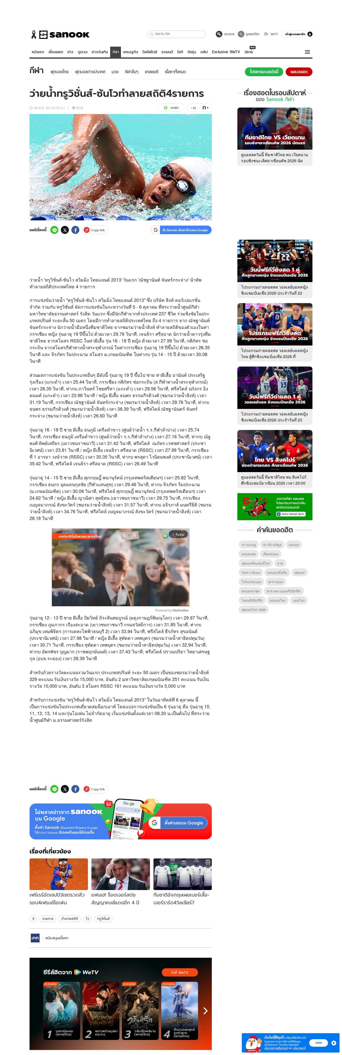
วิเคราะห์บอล (251, 572)
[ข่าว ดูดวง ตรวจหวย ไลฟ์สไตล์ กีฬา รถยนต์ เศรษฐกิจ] (60, 34)
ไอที (180, 52)
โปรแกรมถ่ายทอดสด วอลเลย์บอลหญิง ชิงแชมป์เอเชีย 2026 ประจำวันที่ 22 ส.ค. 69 (274, 293)
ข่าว (70, 52)
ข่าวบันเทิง (100, 52)
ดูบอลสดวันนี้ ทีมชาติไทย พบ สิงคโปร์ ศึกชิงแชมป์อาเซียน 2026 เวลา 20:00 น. (273, 483)
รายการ (47, 918)
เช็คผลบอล (270, 554)
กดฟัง (174, 108)
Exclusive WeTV (226, 52)
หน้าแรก (38, 52)
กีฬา (115, 52)
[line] (54, 230)
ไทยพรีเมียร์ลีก (252, 600)
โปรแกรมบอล (251, 581)
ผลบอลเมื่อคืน (277, 572)
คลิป (204, 52)
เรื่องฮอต (56, 52)
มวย (280, 563)
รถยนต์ (167, 52)
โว (87, 918)
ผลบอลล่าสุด (250, 591)
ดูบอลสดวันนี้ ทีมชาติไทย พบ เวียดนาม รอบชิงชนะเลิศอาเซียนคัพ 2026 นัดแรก (274, 160)
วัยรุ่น (191, 52)
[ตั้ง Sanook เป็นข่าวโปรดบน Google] (121, 819)
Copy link (98, 230)
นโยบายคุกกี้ (299, 1048)
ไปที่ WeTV (180, 972)
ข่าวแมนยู (249, 544)
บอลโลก (299, 600)
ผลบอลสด (249, 554)
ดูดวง (82, 52)
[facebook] (75, 230)
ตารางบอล (275, 581)
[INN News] (35, 938)
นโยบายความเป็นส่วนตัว (276, 1048)
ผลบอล (294, 544)
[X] (65, 230)
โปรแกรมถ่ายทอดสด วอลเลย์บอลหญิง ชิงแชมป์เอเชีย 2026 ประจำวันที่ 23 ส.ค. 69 (274, 420)
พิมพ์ (79, 107)
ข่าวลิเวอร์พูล (272, 544)
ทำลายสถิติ (69, 918)
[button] (152, 34)
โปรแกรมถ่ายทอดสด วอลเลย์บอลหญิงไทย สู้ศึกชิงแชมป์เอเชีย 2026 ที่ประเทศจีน (274, 356)
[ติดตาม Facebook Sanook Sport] (274, 506)
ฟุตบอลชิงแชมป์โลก (256, 563)
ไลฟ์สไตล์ (149, 52)
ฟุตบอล (299, 572)
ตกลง (318, 1042)
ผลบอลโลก (278, 600)
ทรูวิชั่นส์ (103, 918)
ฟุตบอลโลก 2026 (254, 609)
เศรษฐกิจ (130, 52)
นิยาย (249, 52)
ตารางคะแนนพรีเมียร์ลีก (284, 591)
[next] (205, 1010)
